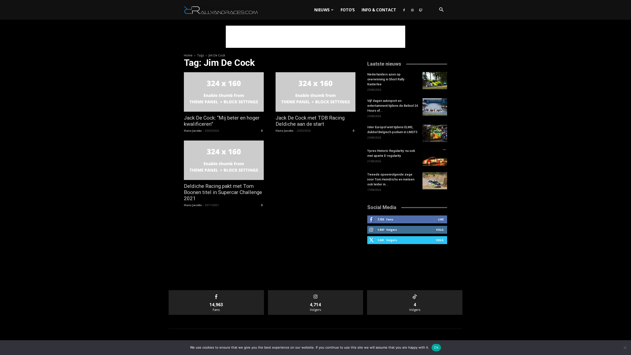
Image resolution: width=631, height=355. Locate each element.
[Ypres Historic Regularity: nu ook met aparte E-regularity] (434, 157)
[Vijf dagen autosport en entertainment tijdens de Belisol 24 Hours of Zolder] (434, 107)
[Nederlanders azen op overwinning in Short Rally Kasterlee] (434, 80)
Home (188, 55)
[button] (441, 10)
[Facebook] (404, 10)
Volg (440, 229)
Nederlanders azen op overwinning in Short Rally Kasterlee (385, 79)
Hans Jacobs (193, 130)
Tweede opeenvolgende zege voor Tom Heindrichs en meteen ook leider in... (390, 179)
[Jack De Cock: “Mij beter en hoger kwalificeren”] (224, 92)
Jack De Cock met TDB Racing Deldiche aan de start (310, 121)
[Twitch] (420, 10)
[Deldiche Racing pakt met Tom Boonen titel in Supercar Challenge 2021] (224, 160)
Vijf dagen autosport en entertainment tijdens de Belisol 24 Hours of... (392, 105)
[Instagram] (412, 10)
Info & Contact (379, 10)
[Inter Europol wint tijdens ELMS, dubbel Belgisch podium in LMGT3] (434, 133)
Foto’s (348, 10)
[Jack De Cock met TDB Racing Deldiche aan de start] (315, 92)
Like (441, 219)
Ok (436, 347)
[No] (624, 347)
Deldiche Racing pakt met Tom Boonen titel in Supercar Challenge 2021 (223, 192)
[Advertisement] (315, 37)
